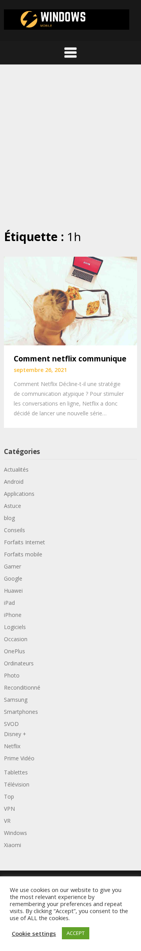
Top (9, 796)
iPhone (13, 615)
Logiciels (15, 627)
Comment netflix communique (70, 359)
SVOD (11, 724)
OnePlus (14, 651)
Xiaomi (12, 845)
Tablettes (16, 772)
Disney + (15, 734)
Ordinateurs (19, 663)
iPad (9, 602)
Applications (19, 493)
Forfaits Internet (24, 542)
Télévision (16, 784)
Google (13, 578)
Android (14, 481)
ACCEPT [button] (76, 933)
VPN (9, 808)
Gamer (12, 566)
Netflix (12, 746)
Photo (12, 675)
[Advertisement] (70, 146)
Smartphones (21, 711)
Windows (15, 833)
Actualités (16, 469)
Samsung (15, 699)
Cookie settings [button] (34, 933)
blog (9, 518)
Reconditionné (22, 687)
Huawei (13, 590)
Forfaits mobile (23, 554)
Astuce (12, 505)
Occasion (15, 639)
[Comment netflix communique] (70, 300)
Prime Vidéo (19, 758)
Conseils (14, 530)
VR (7, 820)
